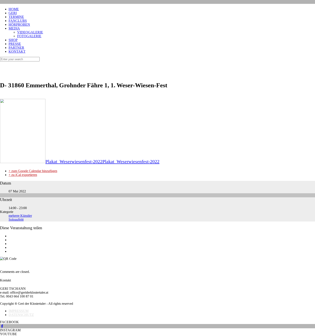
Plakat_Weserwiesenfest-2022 (73, 161)
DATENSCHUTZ (21, 315)
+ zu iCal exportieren (23, 175)
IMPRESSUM (18, 311)
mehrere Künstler (20, 215)
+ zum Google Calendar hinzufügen (33, 171)
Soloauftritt (16, 219)
